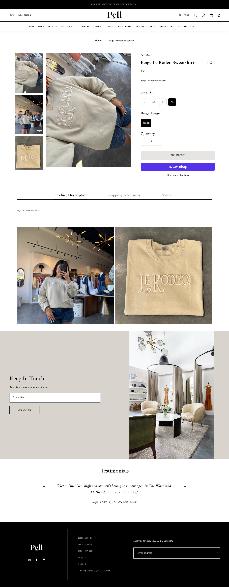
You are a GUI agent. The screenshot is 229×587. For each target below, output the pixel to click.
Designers (24, 15)
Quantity (148, 134)
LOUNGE (109, 26)
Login (82, 558)
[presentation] (44, 486)
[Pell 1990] (114, 15)
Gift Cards (86, 551)
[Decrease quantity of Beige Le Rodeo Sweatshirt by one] (144, 142)
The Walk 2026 (186, 26)
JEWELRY (141, 26)
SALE (152, 26)
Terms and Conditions (94, 571)
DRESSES (52, 26)
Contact (184, 15)
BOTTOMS (66, 26)
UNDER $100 (166, 26)
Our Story (85, 538)
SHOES (97, 26)
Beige (146, 123)
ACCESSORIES (125, 26)
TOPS (41, 26)
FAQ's (82, 564)
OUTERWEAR (83, 26)
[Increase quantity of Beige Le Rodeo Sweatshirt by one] (158, 142)
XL (172, 102)
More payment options (178, 175)
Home (11, 15)
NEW (31, 26)
